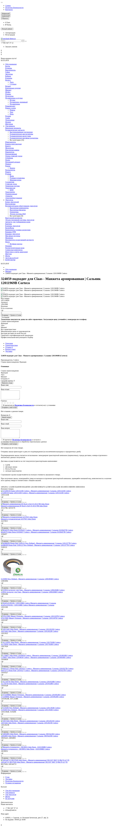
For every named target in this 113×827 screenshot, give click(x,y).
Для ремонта (10, 126)
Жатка (7, 256)
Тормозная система (12, 186)
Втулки (12, 100)
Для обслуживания (12, 791)
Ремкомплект (10, 106)
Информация (6, 773)
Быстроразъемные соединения (21, 132)
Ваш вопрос (5, 428)
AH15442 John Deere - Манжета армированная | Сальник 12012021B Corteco (29, 723)
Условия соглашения (13, 783)
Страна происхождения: (10, 362)
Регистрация (10, 35)
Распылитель (10, 170)
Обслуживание (11, 64)
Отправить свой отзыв (9, 407)
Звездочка (9, 74)
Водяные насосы (16, 244)
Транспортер (10, 192)
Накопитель (9, 152)
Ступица (13, 84)
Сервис (8, 6)
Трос (11, 112)
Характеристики (11, 345)
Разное (7, 166)
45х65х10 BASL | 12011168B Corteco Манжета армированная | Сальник (27, 605)
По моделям (9, 798)
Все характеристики (8, 329)
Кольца (8, 86)
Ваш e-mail (5, 424)
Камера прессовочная (13, 144)
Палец (7, 160)
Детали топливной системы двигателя (19, 220)
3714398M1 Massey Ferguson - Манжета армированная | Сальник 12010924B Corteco (32, 697)
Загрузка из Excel (11, 258)
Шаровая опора (15, 180)
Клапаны (8, 78)
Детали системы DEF (18, 214)
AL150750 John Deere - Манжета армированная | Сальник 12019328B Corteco (30, 684)
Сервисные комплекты (14, 250)
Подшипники (15, 104)
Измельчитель (10, 142)
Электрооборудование (13, 198)
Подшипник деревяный (19, 102)
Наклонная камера (12, 150)
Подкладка (9, 96)
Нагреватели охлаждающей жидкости (19, 240)
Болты (7, 66)
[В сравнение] (25, 502)
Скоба (7, 118)
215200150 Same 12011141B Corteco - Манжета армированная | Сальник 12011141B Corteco (35, 493)
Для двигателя (10, 794)
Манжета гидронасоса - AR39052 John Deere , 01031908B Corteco (25, 749)
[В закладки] (23, 502)
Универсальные (11, 194)
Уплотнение (9, 120)
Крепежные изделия (13, 88)
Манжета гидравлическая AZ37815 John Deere (18, 519)
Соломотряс (9, 182)
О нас (7, 777)
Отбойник (9, 158)
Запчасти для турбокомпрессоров (17, 222)
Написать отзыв (7, 383)
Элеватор (8, 196)
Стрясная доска (11, 184)
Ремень (12, 110)
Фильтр (8, 122)
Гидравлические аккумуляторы (21, 134)
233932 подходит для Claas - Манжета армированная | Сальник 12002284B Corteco (32, 592)
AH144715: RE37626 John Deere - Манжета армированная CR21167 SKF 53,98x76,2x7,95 (34, 762)
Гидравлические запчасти (15, 130)
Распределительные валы (14, 248)
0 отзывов (5, 317)
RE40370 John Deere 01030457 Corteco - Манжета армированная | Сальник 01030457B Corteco (36, 532)
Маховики (9, 238)
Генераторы (14, 212)
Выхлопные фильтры (18, 210)
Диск (12, 82)
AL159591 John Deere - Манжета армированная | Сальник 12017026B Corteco (30, 644)
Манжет (8, 90)
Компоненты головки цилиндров (17, 230)
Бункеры (8, 68)
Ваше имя (4, 419)
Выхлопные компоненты (19, 208)
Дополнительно (7, 802)
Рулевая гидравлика (17, 178)
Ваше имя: (5, 385)
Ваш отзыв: (5, 389)
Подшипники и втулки (14, 98)
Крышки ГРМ (10, 232)
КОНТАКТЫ (10, 260)
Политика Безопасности (14, 8)
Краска (12, 168)
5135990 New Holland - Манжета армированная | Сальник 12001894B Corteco (30, 579)
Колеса (7, 80)
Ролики (8, 116)
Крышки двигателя (12, 234)
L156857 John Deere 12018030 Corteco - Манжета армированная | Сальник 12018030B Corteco (36, 657)
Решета (8, 172)
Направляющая (11, 154)
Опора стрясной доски (13, 156)
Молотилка (9, 148)
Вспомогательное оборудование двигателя (21, 206)
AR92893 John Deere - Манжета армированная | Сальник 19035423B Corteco (29, 736)
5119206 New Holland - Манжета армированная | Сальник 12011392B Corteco (30, 710)
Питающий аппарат (12, 162)
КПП (12, 190)
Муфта (7, 92)
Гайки (7, 72)
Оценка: (4, 401)
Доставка (8, 351)
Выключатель (10, 70)
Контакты (9, 10)
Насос (7, 242)
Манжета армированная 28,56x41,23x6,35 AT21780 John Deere (24, 506)
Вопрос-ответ (10, 349)
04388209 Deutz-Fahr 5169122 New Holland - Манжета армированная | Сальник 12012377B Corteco (38, 545)
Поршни (8, 246)
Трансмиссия (10, 188)
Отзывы (9, 347)
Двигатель (9, 200)
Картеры (8, 224)
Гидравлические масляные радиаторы (24, 138)
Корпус (8, 146)
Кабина (8, 76)
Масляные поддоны (12, 236)
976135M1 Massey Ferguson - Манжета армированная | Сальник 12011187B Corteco (32, 618)
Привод (8, 164)
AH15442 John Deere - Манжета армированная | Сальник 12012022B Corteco (29, 631)
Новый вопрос (6, 417)
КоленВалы (9, 228)
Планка (8, 94)
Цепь (12, 114)
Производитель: (7, 360)
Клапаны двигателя (12, 226)
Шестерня (9, 124)
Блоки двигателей (12, 202)
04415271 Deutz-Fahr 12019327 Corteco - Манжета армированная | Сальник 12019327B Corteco (36, 670)
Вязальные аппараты (13, 128)
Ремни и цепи (10, 108)
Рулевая (8, 174)
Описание (9, 343)
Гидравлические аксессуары (20, 136)
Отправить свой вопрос (9, 444)
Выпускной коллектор (13, 218)
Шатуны (8, 254)
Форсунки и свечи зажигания (16, 252)
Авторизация (10, 33)
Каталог (4, 787)
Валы (12, 176)
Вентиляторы (10, 204)
